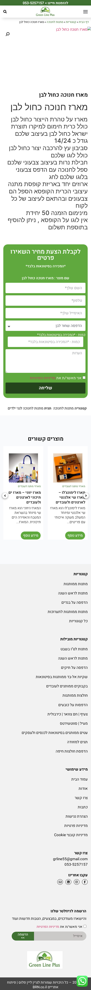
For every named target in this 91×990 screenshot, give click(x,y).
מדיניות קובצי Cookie (71, 835)
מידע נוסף (75, 535)
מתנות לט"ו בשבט (74, 649)
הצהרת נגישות (77, 816)
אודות (83, 788)
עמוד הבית (79, 779)
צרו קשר (81, 798)
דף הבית (84, 22)
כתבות (83, 807)
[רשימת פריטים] (67, 882)
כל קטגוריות (78, 621)
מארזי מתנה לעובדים (73, 486)
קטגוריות (71, 22)
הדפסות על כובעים (73, 705)
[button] (5, 11)
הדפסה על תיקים (74, 667)
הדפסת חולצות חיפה (72, 751)
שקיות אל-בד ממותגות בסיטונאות (62, 677)
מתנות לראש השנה (73, 593)
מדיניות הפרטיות (42, 378)
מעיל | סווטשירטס (74, 723)
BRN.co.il (40, 987)
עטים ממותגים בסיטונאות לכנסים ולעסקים (55, 732)
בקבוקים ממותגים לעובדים (67, 686)
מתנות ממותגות (76, 584)
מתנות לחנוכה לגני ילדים (25, 408)
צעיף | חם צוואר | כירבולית (67, 714)
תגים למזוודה (77, 742)
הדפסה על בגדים (74, 602)
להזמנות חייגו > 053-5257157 (45, 3)
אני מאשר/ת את (56, 378)
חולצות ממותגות (75, 695)
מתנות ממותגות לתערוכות (68, 612)
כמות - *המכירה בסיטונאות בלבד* (61, 335)
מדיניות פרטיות (76, 825)
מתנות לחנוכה (55, 22)
